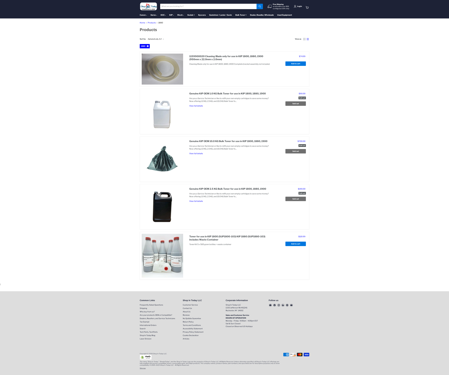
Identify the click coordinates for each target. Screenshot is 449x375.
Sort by (143, 39)
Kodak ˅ (191, 15)
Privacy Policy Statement (193, 332)
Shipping (143, 308)
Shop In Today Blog (147, 335)
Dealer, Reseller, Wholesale (262, 15)
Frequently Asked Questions (151, 305)
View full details (196, 106)
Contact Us (187, 308)
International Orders (148, 325)
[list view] (307, 39)
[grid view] (304, 39)
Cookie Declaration (191, 335)
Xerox (153, 15)
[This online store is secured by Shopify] (146, 359)
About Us (186, 312)
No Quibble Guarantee (192, 318)
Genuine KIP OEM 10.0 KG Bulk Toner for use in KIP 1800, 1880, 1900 (228, 141)
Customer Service (190, 305)
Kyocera (202, 15)
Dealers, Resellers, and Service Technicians (157, 318)
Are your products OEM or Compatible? (156, 315)
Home (142, 23)
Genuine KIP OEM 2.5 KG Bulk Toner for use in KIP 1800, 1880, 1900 (227, 188)
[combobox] (208, 6)
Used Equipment (284, 15)
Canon (143, 15)
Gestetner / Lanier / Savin (220, 15)
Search (143, 329)
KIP (171, 15)
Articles (186, 339)
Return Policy (188, 322)
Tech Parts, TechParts (149, 332)
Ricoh (180, 15)
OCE (163, 15)
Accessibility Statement (193, 329)
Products (152, 23)
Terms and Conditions (192, 325)
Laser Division (145, 339)
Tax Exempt (144, 322)
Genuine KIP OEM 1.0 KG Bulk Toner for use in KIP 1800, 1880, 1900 (227, 93)
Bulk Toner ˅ (240, 15)
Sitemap (143, 368)
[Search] (260, 6)
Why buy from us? (147, 312)
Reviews (186, 315)
